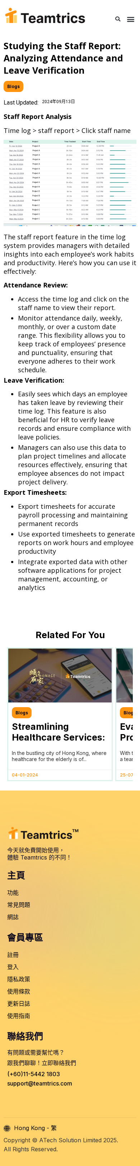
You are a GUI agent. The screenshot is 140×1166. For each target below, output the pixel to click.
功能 (13, 892)
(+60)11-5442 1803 (33, 1074)
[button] (118, 19)
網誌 (13, 917)
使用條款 (18, 991)
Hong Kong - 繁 (35, 1128)
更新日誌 (18, 1003)
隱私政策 (18, 979)
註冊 (13, 954)
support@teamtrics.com (39, 1083)
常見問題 (18, 904)
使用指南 (18, 1015)
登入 (13, 967)
